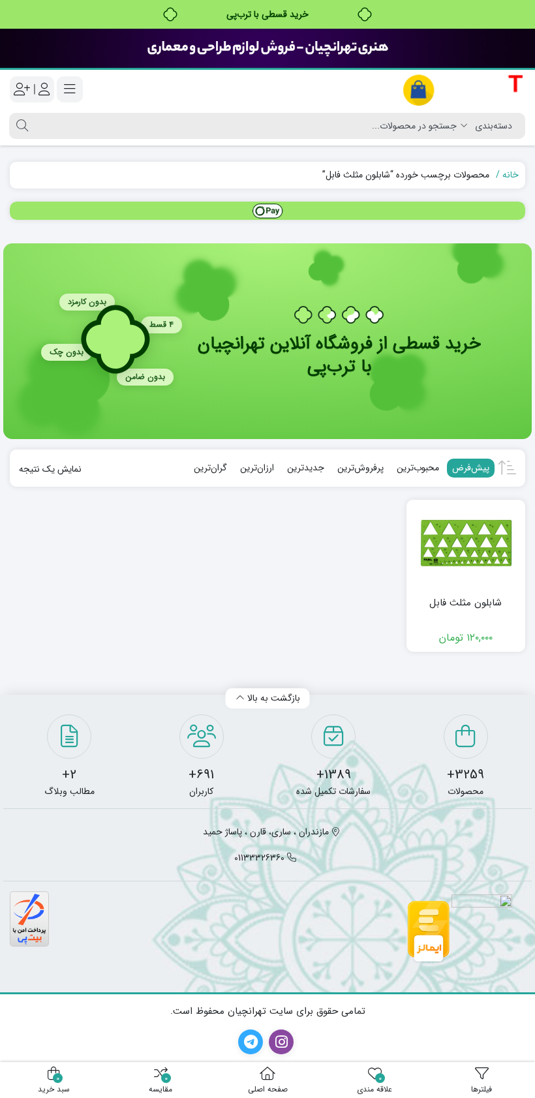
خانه (510, 175)
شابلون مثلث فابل (465, 603)
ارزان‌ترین (257, 468)
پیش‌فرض (470, 468)
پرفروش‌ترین (360, 468)
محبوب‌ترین (418, 468)
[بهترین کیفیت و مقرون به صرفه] (267, 48)
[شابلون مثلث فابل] (466, 546)
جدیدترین (305, 468)
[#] (267, 211)
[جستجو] (20, 126)
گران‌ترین (210, 468)
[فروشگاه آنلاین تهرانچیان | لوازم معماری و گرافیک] (463, 89)
